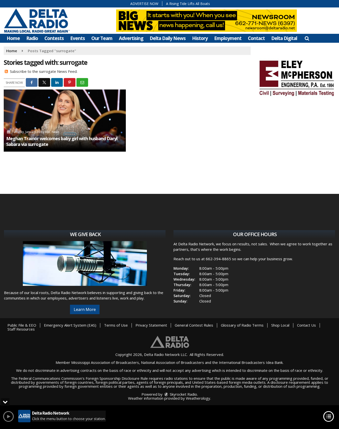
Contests (54, 38)
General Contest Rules (194, 325)
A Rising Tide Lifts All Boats (188, 3)
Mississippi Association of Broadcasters (105, 362)
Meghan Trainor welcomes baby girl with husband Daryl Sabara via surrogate (61, 141)
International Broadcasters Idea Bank (251, 362)
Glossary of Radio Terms (242, 325)
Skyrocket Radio (183, 394)
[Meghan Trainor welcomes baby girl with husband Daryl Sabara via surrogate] (65, 120)
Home (13, 38)
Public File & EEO (21, 325)
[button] (307, 38)
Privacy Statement (151, 325)
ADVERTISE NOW (144, 3)
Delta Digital (284, 38)
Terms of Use (116, 325)
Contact (256, 38)
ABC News (52, 132)
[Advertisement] (296, 77)
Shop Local (280, 325)
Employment (227, 38)
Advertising (131, 38)
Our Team (101, 38)
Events (77, 38)
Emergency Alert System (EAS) (70, 325)
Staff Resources (21, 329)
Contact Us (306, 325)
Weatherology (198, 398)
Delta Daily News (168, 38)
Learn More (85, 309)
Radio (32, 38)
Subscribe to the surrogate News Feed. (43, 71)
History (200, 38)
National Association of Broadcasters (172, 362)
